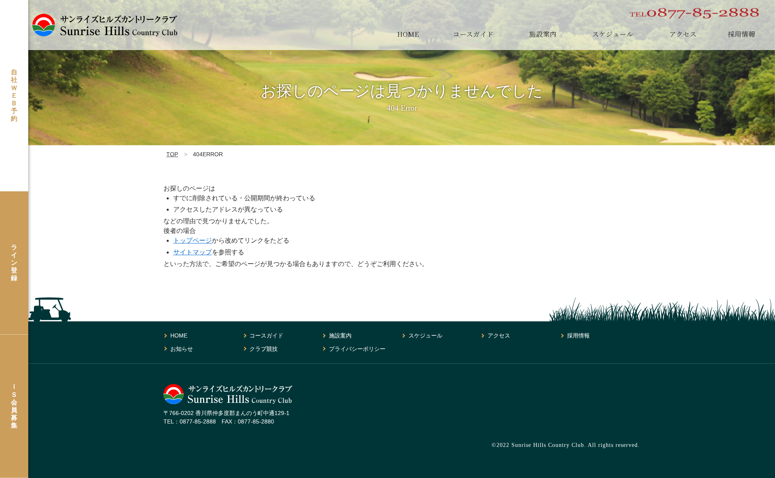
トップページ (192, 240)
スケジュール (612, 34)
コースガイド (473, 34)
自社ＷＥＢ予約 (14, 95)
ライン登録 (14, 263)
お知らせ (181, 349)
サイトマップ (192, 252)
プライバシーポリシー (357, 349)
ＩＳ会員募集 (14, 406)
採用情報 (741, 34)
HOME (408, 34)
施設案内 (543, 34)
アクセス (683, 34)
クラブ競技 (263, 349)
